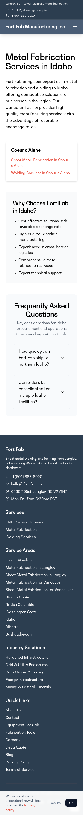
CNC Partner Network (25, 522)
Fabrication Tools (20, 732)
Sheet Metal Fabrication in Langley (36, 575)
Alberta (12, 626)
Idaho (10, 619)
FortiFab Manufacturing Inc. (36, 26)
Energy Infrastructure (24, 679)
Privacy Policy (18, 762)
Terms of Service (20, 769)
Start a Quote (17, 597)
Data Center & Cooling (25, 672)
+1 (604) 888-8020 (23, 15)
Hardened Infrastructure (27, 657)
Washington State (21, 612)
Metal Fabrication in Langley (30, 567)
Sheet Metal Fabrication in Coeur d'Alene (39, 162)
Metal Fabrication (21, 529)
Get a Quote (16, 747)
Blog (9, 754)
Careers (13, 739)
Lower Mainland (20, 560)
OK (71, 803)
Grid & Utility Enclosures (27, 664)
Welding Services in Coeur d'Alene (40, 172)
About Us (13, 710)
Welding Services (21, 537)
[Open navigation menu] (74, 26)
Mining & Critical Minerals (28, 687)
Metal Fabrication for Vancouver (34, 582)
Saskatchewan (19, 634)
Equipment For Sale (23, 725)
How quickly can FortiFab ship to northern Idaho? (34, 358)
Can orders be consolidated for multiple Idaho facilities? (34, 392)
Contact (12, 717)
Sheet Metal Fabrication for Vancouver (39, 589)
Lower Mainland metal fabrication (46, 3)
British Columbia (20, 604)
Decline (55, 803)
